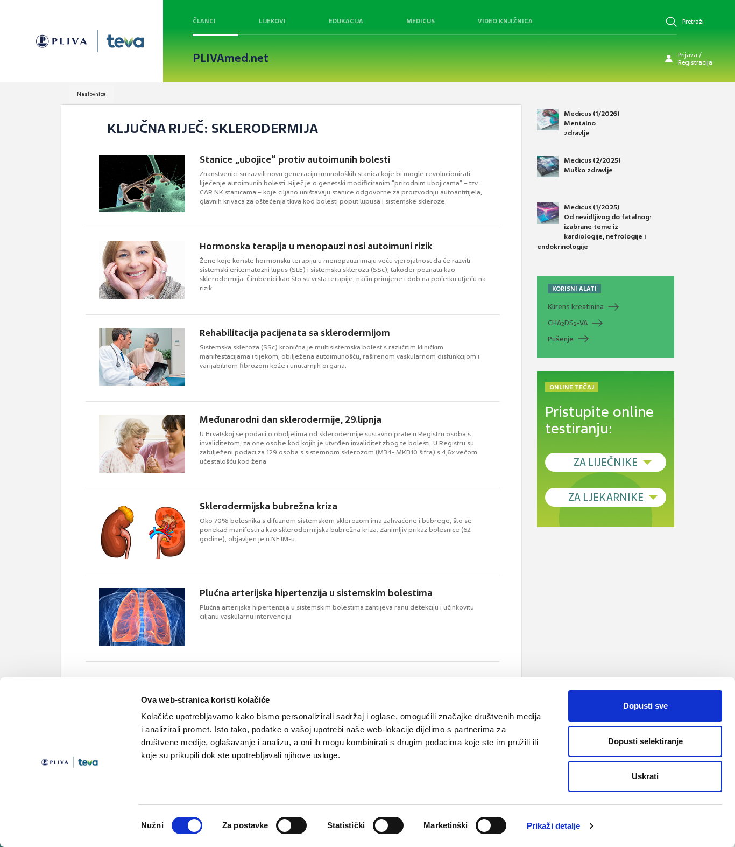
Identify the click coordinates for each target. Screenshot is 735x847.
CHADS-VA (568, 323)
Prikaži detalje (554, 825)
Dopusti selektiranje (645, 741)
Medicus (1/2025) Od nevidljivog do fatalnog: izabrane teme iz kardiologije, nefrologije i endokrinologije (594, 227)
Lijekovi (272, 21)
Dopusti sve (645, 705)
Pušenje (561, 339)
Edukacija (346, 21)
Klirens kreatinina (576, 306)
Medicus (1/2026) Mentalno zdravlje (591, 123)
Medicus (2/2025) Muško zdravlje (592, 165)
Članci (204, 21)
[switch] (291, 825)
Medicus (420, 21)
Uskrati (645, 776)
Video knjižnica (505, 21)
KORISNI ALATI (574, 288)
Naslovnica (91, 93)
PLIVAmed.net (230, 58)
